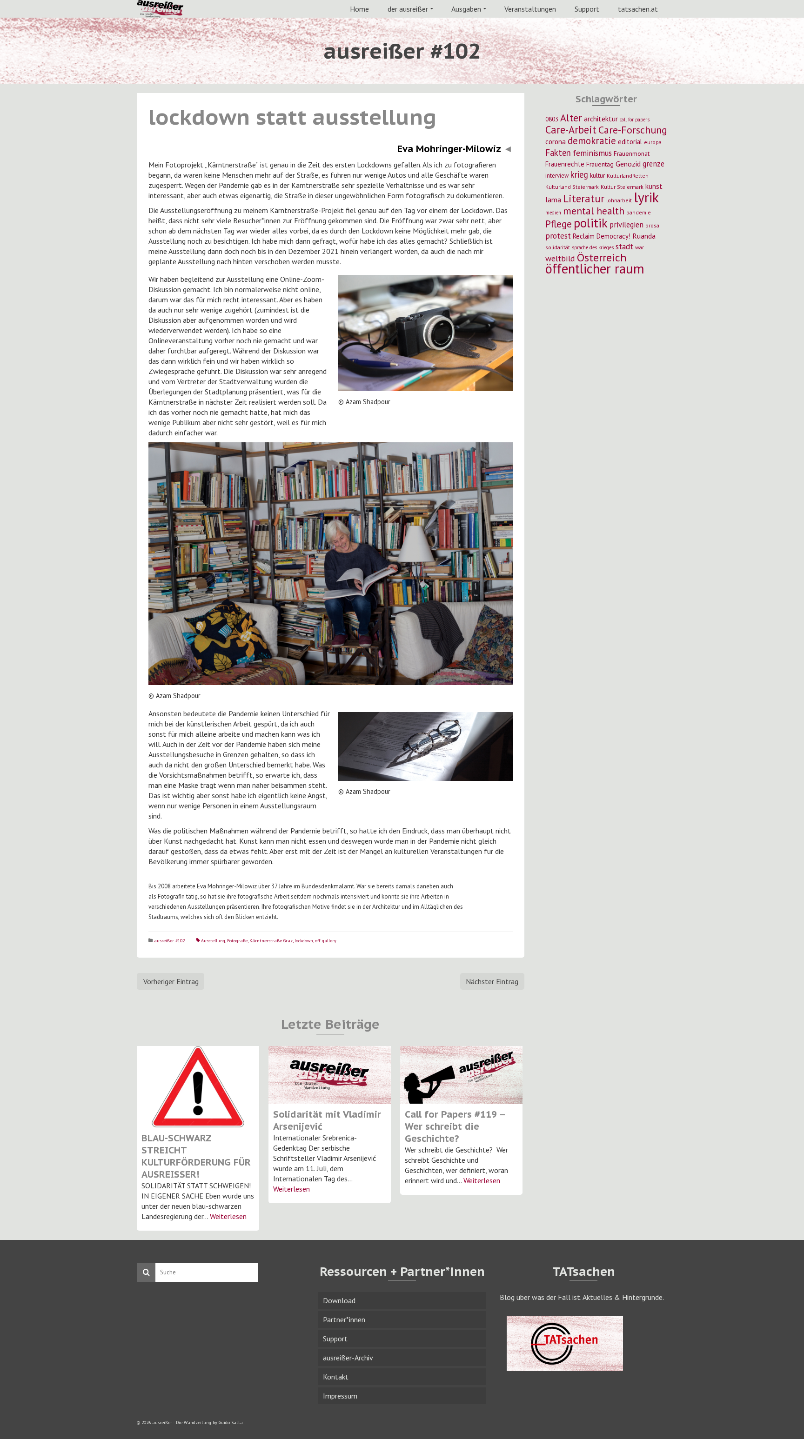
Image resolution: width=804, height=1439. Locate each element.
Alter (571, 117)
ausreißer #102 (169, 941)
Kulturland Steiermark (572, 186)
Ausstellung (213, 941)
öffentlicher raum (594, 268)
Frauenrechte (564, 164)
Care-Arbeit (570, 129)
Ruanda (644, 235)
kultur (597, 175)
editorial (630, 141)
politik (591, 223)
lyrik (646, 197)
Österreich (602, 257)
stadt (624, 246)
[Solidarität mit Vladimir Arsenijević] (329, 1075)
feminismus (592, 152)
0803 (551, 119)
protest (558, 235)
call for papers (635, 119)
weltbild (560, 258)
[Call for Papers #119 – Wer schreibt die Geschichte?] (461, 1075)
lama (553, 199)
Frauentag (600, 164)
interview (557, 176)
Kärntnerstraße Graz (271, 941)
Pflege (558, 223)
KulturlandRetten (628, 175)
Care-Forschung (632, 129)
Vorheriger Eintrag (171, 981)
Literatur (583, 198)
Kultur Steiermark (622, 186)
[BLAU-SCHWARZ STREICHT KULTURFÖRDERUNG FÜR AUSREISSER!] (198, 1086)
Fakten (558, 152)
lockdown (304, 941)
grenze (653, 164)
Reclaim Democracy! (601, 236)
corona (555, 141)
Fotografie (237, 941)
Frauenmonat (632, 153)
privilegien (626, 225)
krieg (579, 174)
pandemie (638, 212)
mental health (593, 210)
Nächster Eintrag (492, 981)
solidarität (557, 247)
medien (553, 212)
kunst (654, 186)
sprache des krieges (593, 247)
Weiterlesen (228, 1216)
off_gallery (325, 941)
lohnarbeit (619, 200)
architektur (601, 118)
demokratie (592, 140)
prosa (652, 225)
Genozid (628, 163)
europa (653, 142)
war (639, 247)
